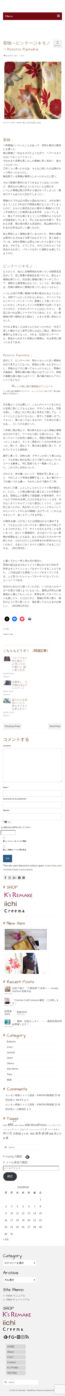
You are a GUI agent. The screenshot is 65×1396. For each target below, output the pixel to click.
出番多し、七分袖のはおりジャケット (19, 685)
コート (16, 1129)
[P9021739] (32, 386)
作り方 (7, 1133)
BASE (5, 1125)
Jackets (11, 1052)
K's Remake (32, 8)
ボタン (56, 1129)
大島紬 (17, 1133)
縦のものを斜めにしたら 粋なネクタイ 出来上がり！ (19, 704)
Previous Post (12, 726)
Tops (9, 1074)
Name (6, 787)
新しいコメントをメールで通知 (14, 841)
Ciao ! (16, 56)
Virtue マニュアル (15, 1295)
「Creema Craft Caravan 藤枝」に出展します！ (35, 1001)
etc (11, 1124)
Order (10, 1058)
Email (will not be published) (15, 799)
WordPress (39, 1125)
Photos (21, 1125)
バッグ (43, 1129)
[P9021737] (32, 90)
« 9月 (6, 1239)
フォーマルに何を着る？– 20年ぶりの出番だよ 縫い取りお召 (19, 664)
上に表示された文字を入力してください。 (16, 827)
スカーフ (24, 1129)
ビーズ (50, 1129)
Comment (7, 746)
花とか (58, 1133)
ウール (49, 1125)
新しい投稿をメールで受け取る (14, 850)
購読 (10, 1176)
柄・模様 (30, 1133)
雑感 (9, 1079)
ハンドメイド (34, 1129)
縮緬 (51, 1133)
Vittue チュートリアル (18, 1299)
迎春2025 (22, 1012)
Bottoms (11, 1041)
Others (10, 1063)
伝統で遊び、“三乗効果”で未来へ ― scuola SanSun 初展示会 (35, 989)
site (27, 1125)
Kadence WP (50, 1390)
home (16, 1125)
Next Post (55, 726)
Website (6, 810)
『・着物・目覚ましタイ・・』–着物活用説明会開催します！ (37, 1022)
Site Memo (12, 1069)
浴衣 (38, 1133)
